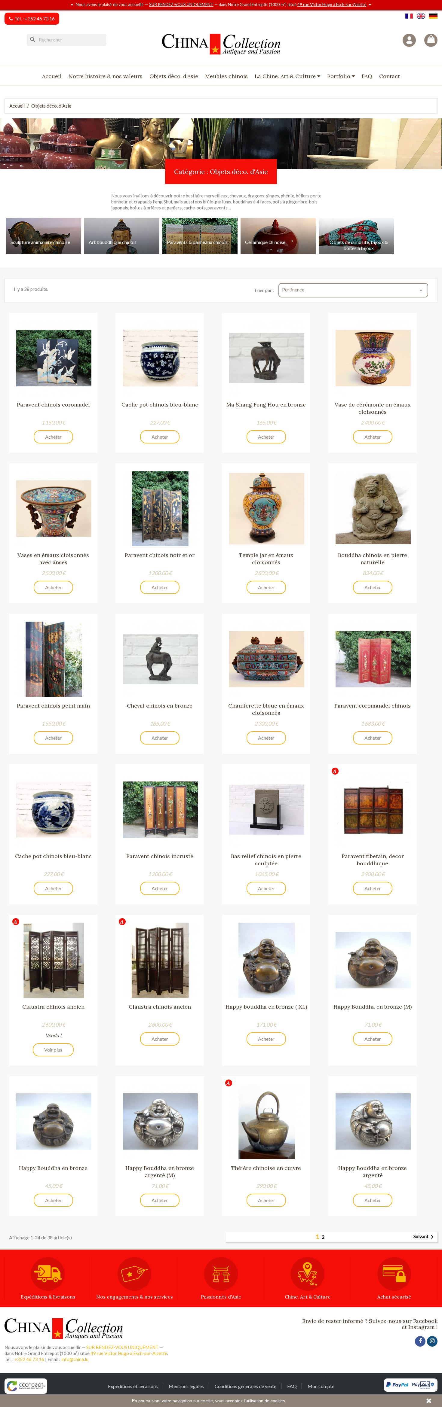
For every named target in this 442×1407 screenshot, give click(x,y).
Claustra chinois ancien (53, 1006)
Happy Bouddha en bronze (53, 1168)
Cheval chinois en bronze (159, 705)
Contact (389, 76)
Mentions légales (186, 1386)
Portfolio (339, 76)
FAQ (367, 76)
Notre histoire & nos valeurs (106, 76)
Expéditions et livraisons (133, 1386)
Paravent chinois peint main (53, 705)
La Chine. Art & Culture (286, 76)
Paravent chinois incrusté (159, 856)
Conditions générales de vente (245, 1386)
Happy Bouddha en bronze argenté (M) (159, 1172)
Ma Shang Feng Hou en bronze (266, 404)
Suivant (424, 1237)
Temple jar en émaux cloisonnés (266, 559)
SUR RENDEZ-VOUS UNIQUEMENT (181, 4)
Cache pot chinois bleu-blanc (159, 404)
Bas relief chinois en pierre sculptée (266, 860)
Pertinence (353, 290)
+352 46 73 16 (40, 18)
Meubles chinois (226, 76)
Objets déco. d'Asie (173, 76)
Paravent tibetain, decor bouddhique (373, 860)
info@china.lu (74, 1359)
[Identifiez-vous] (409, 40)
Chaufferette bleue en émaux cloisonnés (266, 709)
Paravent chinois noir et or (160, 555)
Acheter (53, 437)
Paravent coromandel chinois (372, 705)
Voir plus (53, 1049)
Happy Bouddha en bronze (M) (372, 1006)
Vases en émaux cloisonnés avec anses (53, 559)
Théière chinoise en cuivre (266, 1168)
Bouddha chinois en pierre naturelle (372, 559)
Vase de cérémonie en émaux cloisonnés (373, 408)
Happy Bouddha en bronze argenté (372, 1172)
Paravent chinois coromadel (53, 404)
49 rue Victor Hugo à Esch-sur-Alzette (331, 4)
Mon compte (321, 1386)
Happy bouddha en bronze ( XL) (266, 1006)
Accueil (52, 76)
